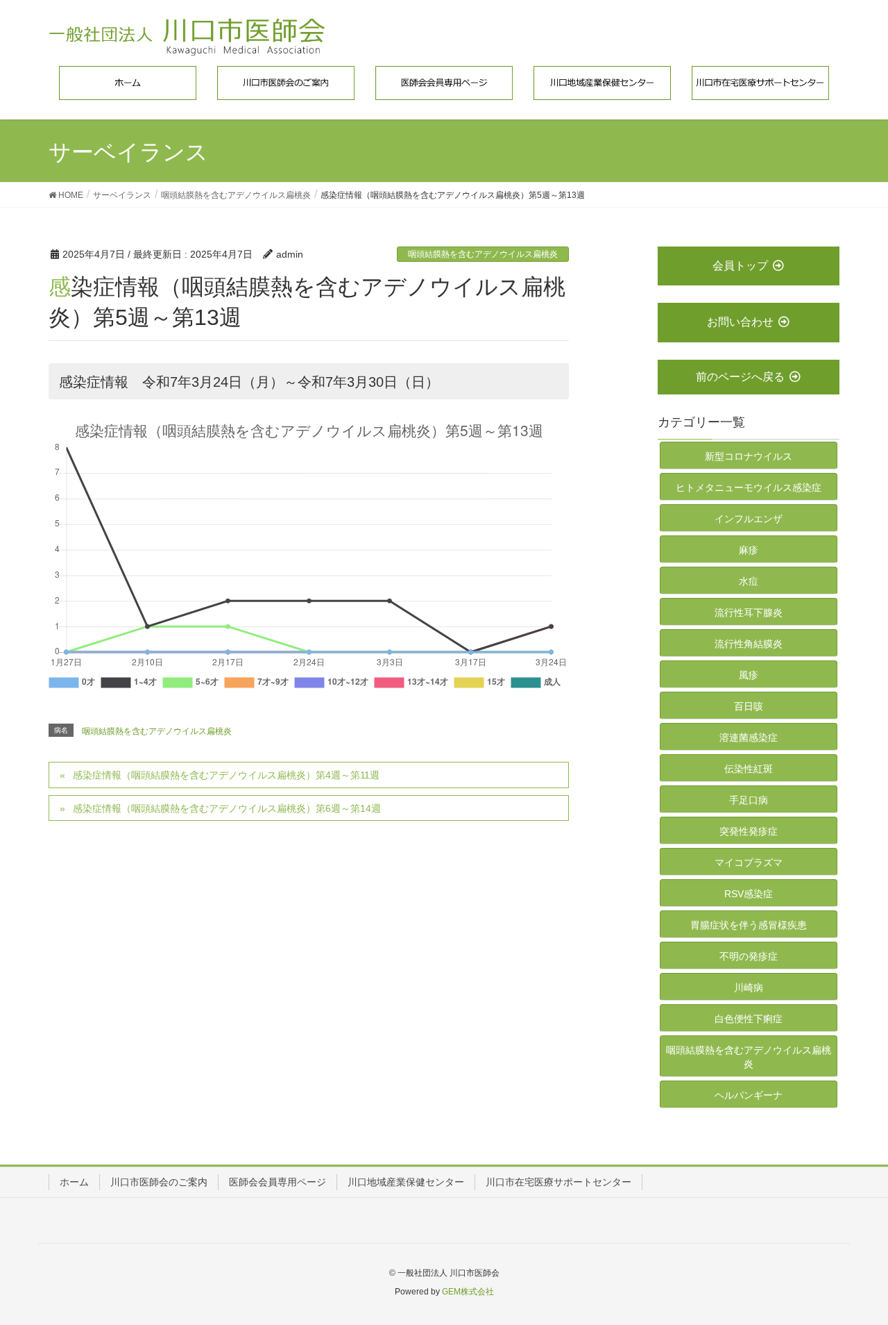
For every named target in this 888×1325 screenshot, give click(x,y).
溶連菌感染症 (748, 737)
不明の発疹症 (748, 956)
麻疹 (748, 550)
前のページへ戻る (740, 377)
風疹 (748, 675)
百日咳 (748, 706)
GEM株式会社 (468, 1292)
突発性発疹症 (748, 831)
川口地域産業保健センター (406, 1182)
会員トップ (740, 266)
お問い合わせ (740, 322)
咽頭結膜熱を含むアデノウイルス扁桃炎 (483, 254)
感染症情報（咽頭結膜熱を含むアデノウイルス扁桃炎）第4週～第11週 (226, 775)
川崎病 (748, 987)
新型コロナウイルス (748, 456)
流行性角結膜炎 (749, 643)
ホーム (74, 1182)
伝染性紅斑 (748, 768)
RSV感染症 (748, 893)
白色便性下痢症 (749, 1018)
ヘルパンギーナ (749, 1095)
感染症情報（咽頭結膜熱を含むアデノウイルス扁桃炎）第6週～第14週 (227, 808)
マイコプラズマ (749, 862)
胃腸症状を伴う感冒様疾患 (748, 925)
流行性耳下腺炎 (749, 612)
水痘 (748, 581)
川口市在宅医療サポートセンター (558, 1182)
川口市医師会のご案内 (158, 1182)
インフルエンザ (749, 518)
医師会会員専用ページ (277, 1182)
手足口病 (748, 800)
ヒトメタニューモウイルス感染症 (748, 487)
